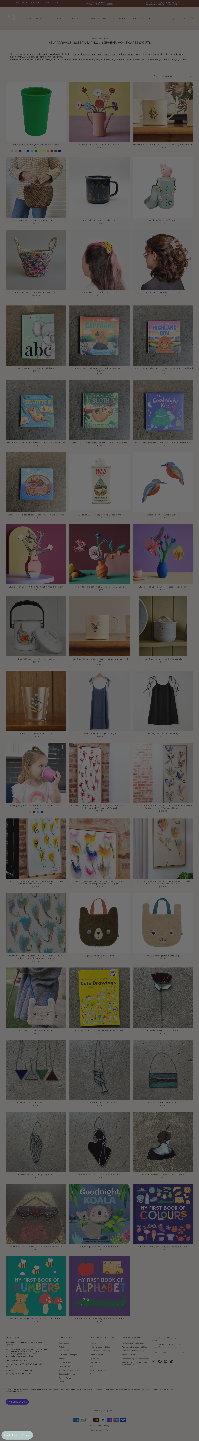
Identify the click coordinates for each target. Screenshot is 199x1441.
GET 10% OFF (127, 750)
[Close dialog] (152, 682)
